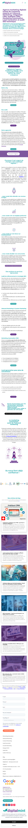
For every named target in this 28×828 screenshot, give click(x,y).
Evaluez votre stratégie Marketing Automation (13, 265)
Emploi (4, 773)
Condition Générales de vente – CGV (11, 766)
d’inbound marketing (11, 436)
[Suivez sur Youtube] (6, 805)
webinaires (10, 687)
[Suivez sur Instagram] (12, 805)
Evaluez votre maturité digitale (14, 66)
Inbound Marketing (7, 738)
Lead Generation (23, 687)
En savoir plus (13, 105)
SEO (14, 688)
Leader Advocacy (7, 752)
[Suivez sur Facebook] (9, 805)
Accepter (14, 821)
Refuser (14, 825)
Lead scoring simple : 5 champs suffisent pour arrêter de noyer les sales (13, 553)
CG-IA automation (7, 769)
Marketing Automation (9, 688)
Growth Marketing (7, 745)
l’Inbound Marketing (20, 688)
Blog (4, 757)
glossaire (4, 687)
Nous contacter (8, 800)
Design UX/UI (6, 748)
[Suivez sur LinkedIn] (4, 805)
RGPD (4, 771)
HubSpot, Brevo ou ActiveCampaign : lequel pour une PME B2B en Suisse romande (14, 584)
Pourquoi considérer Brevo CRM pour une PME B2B (13, 644)
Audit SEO (5, 750)
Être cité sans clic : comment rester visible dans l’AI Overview (13, 674)
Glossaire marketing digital (9, 759)
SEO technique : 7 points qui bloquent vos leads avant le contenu (13, 614)
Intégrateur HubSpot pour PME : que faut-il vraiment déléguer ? (13, 523)
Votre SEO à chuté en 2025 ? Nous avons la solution (14, 62)
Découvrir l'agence (13, 154)
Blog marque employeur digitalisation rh (12, 776)
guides (24, 686)
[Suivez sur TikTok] (14, 805)
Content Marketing (7, 740)
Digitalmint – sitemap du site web (10, 761)
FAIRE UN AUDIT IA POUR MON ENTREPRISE (13, 413)
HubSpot (21, 176)
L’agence (5, 764)
